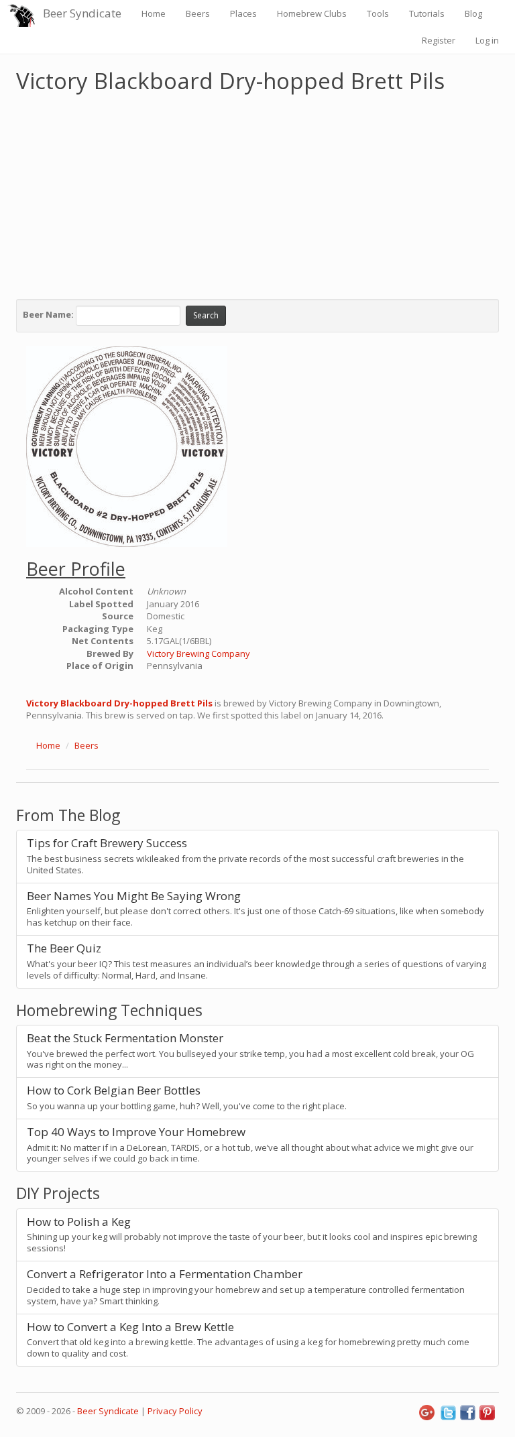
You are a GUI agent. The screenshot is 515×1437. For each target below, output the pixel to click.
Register (438, 40)
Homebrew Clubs (312, 13)
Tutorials (427, 13)
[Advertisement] (257, 193)
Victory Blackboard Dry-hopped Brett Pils (119, 703)
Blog (473, 13)
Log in (487, 40)
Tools (378, 13)
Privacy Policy (175, 1411)
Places (243, 13)
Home (153, 13)
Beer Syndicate (82, 13)
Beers (198, 13)
